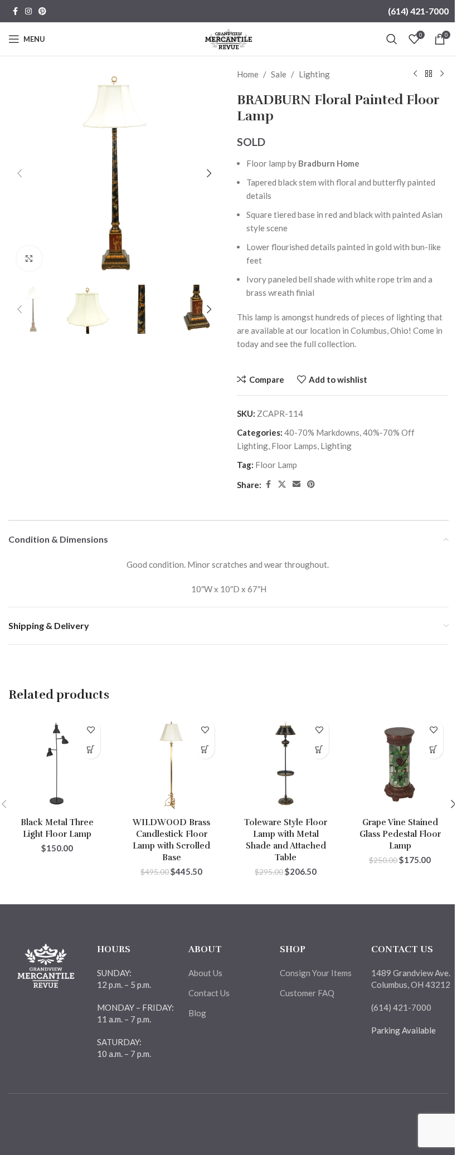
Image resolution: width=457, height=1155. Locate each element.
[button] (19, 173)
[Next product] (442, 74)
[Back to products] (428, 74)
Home (248, 74)
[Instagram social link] (28, 11)
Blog (197, 1013)
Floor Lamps (294, 446)
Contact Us (209, 993)
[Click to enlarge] (29, 258)
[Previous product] (415, 74)
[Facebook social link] (15, 11)
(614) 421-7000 (418, 11)
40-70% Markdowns (321, 432)
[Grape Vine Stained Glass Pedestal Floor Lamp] (400, 763)
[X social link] (282, 484)
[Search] (392, 39)
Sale (278, 74)
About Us (205, 973)
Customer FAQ (307, 993)
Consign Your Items (316, 973)
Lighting (314, 74)
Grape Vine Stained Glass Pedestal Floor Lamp (400, 834)
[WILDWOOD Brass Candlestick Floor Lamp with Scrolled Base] (171, 763)
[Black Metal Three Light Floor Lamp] (57, 763)
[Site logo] (229, 38)
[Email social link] (296, 484)
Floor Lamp (276, 465)
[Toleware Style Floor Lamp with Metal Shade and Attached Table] (285, 763)
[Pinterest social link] (42, 11)
